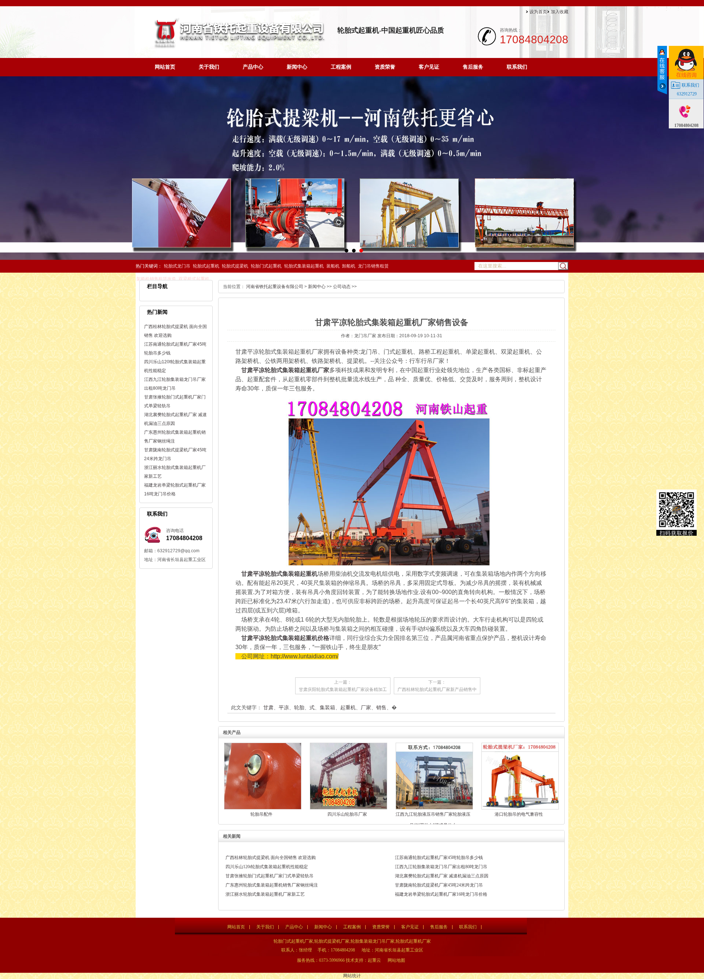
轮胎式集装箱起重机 (304, 266)
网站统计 (352, 975)
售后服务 (473, 67)
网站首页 (165, 67)
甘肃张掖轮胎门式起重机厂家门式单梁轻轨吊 (269, 875)
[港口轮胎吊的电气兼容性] (520, 808)
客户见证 (429, 67)
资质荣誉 (385, 67)
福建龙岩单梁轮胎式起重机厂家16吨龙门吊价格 (441, 894)
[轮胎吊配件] (262, 808)
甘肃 (268, 707)
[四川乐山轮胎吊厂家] (348, 808)
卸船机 (348, 266)
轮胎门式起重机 (266, 266)
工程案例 (341, 67)
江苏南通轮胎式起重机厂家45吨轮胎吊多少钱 (439, 857)
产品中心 (253, 67)
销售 (381, 707)
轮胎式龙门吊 (177, 266)
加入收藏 (559, 11)
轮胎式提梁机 (235, 266)
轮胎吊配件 (261, 814)
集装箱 (327, 707)
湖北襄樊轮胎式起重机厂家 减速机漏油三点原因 (441, 875)
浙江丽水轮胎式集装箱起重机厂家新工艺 (265, 894)
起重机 (348, 707)
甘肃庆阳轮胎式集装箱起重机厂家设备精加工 (343, 689)
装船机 (333, 266)
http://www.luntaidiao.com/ (304, 656)
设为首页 (538, 11)
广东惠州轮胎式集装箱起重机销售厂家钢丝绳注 (271, 885)
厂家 (366, 707)
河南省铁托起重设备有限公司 (274, 286)
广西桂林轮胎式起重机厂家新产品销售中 (437, 689)
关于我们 (209, 67)
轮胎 (299, 707)
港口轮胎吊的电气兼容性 (519, 814)
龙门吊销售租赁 (373, 266)
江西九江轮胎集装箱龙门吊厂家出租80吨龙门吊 (441, 866)
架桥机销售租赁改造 (156, 278)
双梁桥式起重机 (194, 278)
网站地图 (396, 960)
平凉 (284, 707)
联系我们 (517, 67)
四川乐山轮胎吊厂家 (347, 814)
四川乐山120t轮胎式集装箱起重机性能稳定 (266, 866)
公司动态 (342, 286)
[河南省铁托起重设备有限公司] (238, 46)
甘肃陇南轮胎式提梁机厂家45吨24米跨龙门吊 (439, 885)
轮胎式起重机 (206, 266)
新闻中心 (297, 67)
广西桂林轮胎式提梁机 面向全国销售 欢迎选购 (270, 857)
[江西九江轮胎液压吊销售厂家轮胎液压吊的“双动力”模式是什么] (434, 808)
